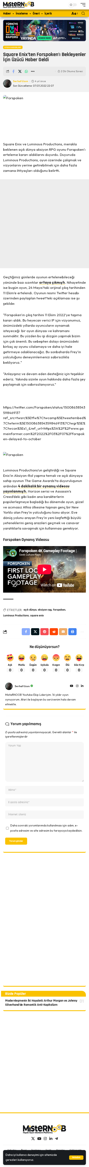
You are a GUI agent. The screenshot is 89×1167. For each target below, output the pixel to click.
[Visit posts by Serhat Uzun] (9, 686)
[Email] (63, 631)
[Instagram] (77, 686)
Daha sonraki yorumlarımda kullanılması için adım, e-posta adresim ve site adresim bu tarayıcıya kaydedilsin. (46, 828)
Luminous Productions (16, 615)
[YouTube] (72, 686)
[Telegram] (56, 1139)
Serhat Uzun (20, 81)
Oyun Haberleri (13, 47)
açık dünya (30, 610)
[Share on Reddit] (54, 631)
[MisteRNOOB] (44, 1129)
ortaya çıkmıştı (52, 282)
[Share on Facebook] (13, 71)
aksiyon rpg (45, 610)
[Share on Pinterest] (44, 631)
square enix (37, 615)
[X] (33, 1139)
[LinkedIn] (82, 686)
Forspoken (59, 610)
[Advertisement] (44, 223)
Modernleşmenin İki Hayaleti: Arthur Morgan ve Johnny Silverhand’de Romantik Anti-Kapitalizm (41, 1002)
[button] (76, 1157)
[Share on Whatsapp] (26, 71)
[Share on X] (20, 71)
